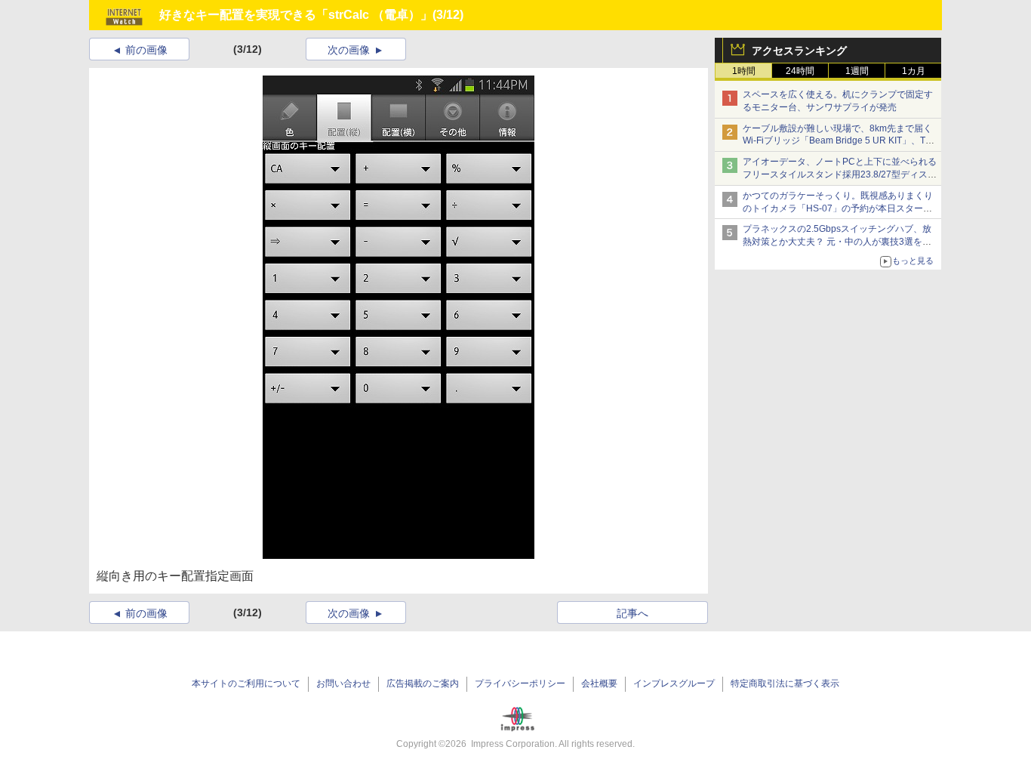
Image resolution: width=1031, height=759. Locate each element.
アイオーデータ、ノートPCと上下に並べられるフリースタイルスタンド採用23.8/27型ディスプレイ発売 (840, 174)
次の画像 (349, 50)
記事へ (632, 613)
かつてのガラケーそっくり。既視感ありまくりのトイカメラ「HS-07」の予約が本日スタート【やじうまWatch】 (838, 208)
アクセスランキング (799, 51)
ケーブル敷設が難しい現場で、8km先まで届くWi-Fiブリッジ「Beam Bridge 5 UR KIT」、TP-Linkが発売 (838, 141)
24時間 (800, 71)
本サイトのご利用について (246, 683)
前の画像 (146, 50)
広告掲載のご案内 (422, 683)
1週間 (857, 71)
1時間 (744, 71)
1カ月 (913, 71)
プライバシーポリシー (520, 683)
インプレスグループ (674, 683)
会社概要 (599, 683)
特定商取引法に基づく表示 (785, 683)
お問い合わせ (343, 683)
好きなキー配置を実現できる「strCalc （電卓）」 (295, 14)
